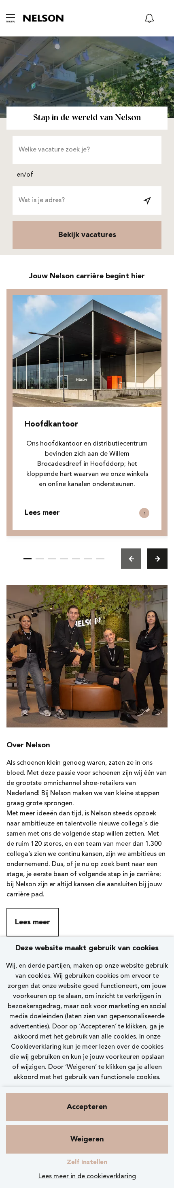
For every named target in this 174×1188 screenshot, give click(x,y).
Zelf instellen (87, 1162)
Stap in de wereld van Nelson (87, 118)
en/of (25, 175)
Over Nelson (28, 745)
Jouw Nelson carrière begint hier (87, 276)
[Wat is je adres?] (147, 200)
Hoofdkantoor (51, 425)
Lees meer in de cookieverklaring (87, 1176)
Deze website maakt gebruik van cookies (87, 948)
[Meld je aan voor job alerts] (149, 18)
